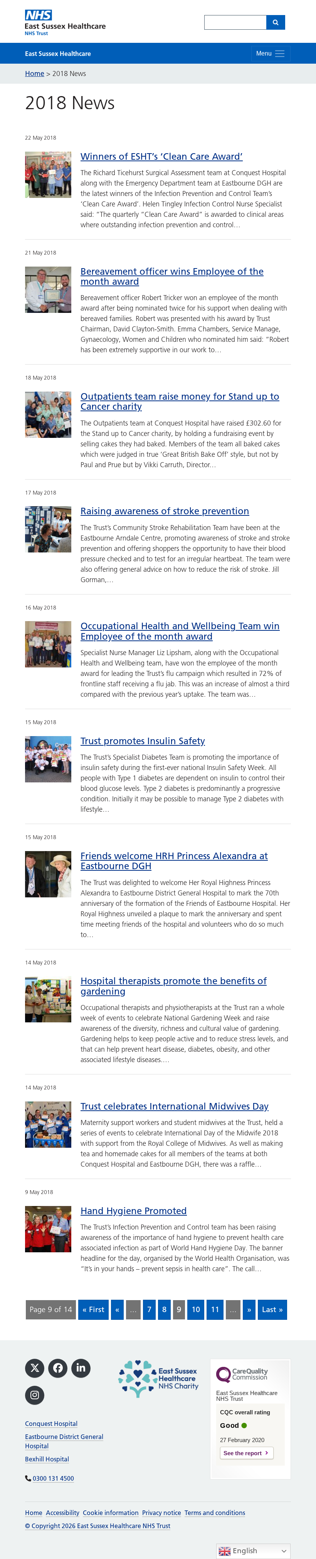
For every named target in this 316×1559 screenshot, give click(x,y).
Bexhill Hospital (47, 1459)
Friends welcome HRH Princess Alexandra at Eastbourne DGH (174, 861)
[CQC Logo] (242, 1381)
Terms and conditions (215, 1513)
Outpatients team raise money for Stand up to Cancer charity (180, 401)
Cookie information (111, 1513)
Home (33, 1513)
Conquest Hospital (51, 1423)
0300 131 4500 (53, 1478)
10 (196, 1309)
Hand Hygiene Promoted (134, 1210)
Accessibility (62, 1513)
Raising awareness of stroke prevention (165, 511)
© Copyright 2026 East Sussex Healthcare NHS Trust (97, 1526)
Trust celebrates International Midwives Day (175, 1106)
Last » (272, 1309)
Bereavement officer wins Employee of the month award (172, 276)
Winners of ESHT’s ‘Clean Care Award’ (162, 156)
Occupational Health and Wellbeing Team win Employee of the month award (180, 631)
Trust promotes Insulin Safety (143, 741)
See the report (243, 1453)
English (244, 1550)
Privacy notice (161, 1513)
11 (215, 1309)
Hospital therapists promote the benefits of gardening (174, 986)
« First (93, 1309)
